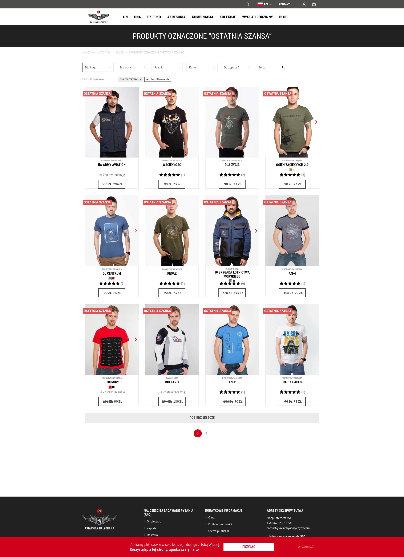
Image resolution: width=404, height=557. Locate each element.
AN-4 (292, 273)
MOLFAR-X (172, 382)
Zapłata (152, 528)
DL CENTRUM (112, 273)
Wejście (304, 4)
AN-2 (232, 382)
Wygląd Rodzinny (257, 17)
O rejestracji (154, 521)
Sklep (120, 52)
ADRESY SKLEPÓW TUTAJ (285, 511)
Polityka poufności (220, 524)
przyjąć (248, 547)
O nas (212, 517)
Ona (137, 17)
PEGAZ (172, 273)
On (125, 17)
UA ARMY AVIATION (112, 165)
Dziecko (154, 17)
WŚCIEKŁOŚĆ (172, 165)
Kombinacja (202, 17)
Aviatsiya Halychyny (96, 52)
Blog (283, 17)
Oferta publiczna (219, 531)
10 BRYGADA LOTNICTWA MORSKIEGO (232, 274)
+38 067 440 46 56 (279, 523)
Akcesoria (176, 17)
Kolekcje (228, 17)
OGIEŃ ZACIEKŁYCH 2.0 (292, 165)
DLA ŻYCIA (232, 165)
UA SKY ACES (292, 382)
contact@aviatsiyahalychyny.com (288, 528)
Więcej (214, 544)
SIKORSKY (112, 382)
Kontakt (284, 4)
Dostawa (152, 535)
